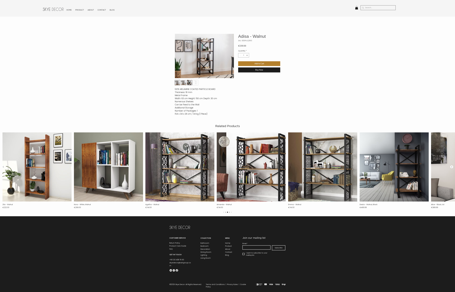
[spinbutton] (243, 55)
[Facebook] (177, 270)
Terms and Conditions (215, 284)
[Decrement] (240, 55)
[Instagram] (174, 270)
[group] (227, 170)
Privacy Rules (232, 284)
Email (245, 243)
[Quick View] (37, 167)
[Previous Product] (3, 166)
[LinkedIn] (171, 270)
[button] (356, 7)
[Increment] (247, 55)
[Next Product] (451, 166)
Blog (227, 255)
